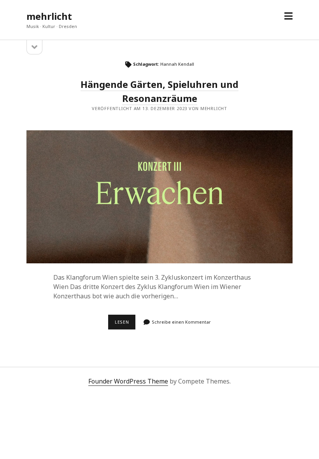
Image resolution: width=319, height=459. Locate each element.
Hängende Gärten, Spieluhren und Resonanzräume (159, 196)
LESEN (125, 324)
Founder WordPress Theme (128, 381)
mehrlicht (49, 16)
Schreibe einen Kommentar (181, 322)
